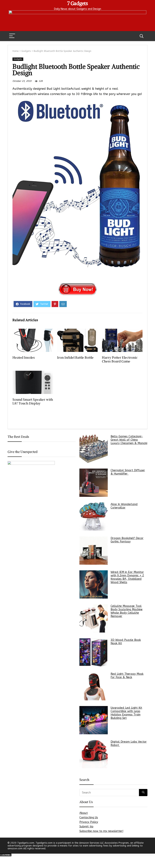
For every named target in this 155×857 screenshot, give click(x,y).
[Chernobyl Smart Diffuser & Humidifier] (93, 483)
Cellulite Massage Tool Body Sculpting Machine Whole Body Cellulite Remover (127, 611)
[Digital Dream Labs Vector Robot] (93, 754)
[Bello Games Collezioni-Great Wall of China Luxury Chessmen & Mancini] (93, 449)
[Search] (141, 36)
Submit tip (86, 826)
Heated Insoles (23, 357)
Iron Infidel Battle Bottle (75, 357)
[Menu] (12, 36)
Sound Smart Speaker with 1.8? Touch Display (32, 401)
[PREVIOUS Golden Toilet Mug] (4, 847)
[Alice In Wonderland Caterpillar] (93, 516)
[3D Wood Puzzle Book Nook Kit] (93, 652)
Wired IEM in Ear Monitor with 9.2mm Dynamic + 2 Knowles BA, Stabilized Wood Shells (127, 577)
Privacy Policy (88, 822)
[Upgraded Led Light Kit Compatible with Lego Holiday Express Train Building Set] (93, 720)
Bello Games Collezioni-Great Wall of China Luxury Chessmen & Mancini (129, 440)
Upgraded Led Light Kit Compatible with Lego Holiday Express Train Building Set (126, 713)
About (83, 813)
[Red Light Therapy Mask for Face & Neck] (93, 686)
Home (15, 51)
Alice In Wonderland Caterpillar (124, 505)
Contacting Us (88, 817)
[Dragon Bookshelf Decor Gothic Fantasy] (93, 550)
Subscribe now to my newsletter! (101, 831)
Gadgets (26, 51)
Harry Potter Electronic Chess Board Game (120, 359)
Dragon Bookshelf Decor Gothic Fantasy (127, 539)
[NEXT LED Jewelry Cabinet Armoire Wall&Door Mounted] (151, 847)
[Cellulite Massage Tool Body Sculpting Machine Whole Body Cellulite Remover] (93, 618)
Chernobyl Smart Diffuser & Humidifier (128, 472)
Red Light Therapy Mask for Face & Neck (127, 675)
